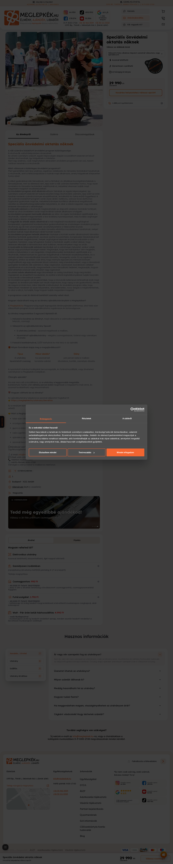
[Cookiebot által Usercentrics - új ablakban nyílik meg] (132, 410)
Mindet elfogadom (125, 452)
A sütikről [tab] (127, 418)
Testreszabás (85, 452)
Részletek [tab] (86, 418)
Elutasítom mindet (47, 452)
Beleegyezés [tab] (46, 419)
